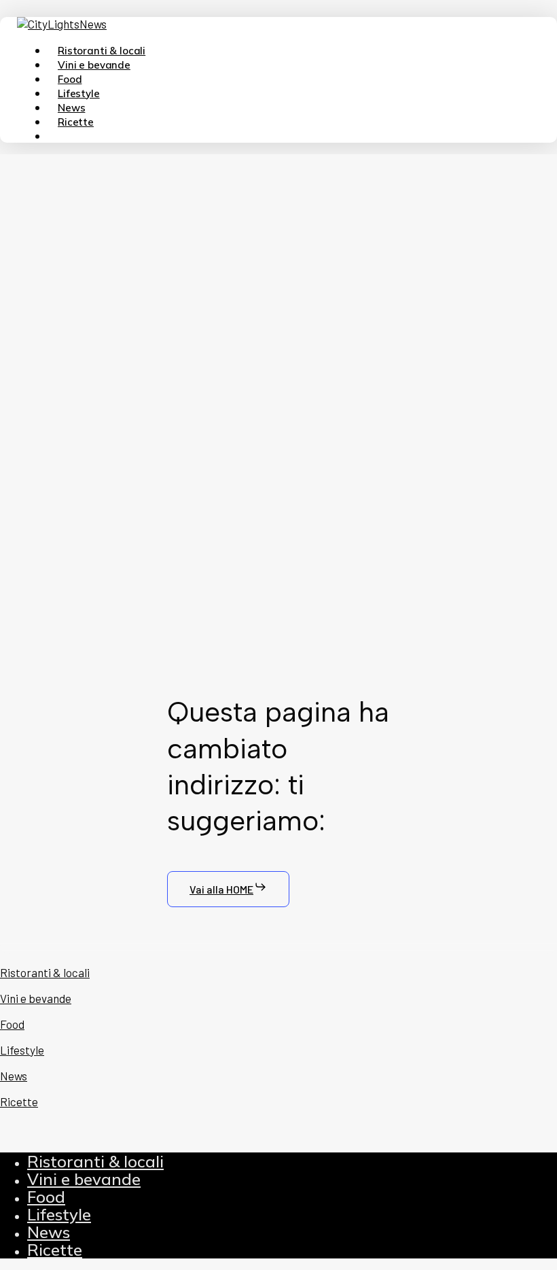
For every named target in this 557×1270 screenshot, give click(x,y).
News (48, 1232)
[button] (228, 889)
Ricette (54, 1249)
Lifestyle (59, 1214)
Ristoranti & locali (95, 1161)
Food (46, 1196)
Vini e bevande (84, 1179)
